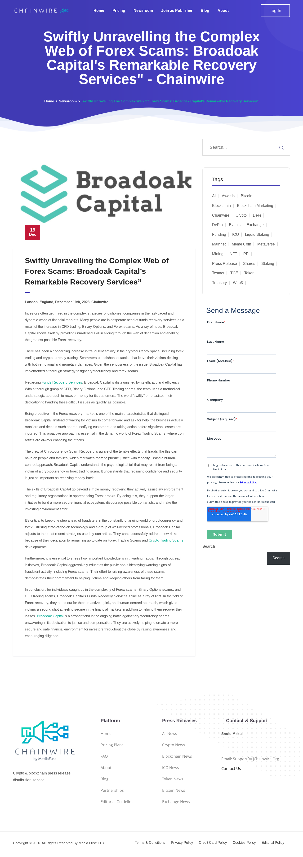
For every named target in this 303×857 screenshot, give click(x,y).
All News (169, 733)
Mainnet (219, 244)
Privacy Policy (182, 842)
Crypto (241, 215)
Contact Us (231, 768)
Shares (249, 264)
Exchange (255, 225)
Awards (228, 196)
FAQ (104, 756)
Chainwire (220, 215)
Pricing (118, 11)
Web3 (238, 283)
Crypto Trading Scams (166, 540)
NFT (233, 254)
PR (246, 254)
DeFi (257, 215)
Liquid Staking (257, 234)
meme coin (241, 244)
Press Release (224, 264)
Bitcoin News (173, 790)
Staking (267, 264)
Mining (217, 254)
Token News (172, 779)
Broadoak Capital (50, 616)
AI (214, 196)
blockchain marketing (255, 206)
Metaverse (266, 244)
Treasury (219, 283)
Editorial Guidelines (118, 801)
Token (249, 273)
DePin (217, 225)
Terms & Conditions (150, 842)
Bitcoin (246, 196)
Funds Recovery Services (62, 382)
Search (208, 546)
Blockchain (221, 206)
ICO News (170, 767)
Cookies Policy (244, 842)
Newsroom (143, 11)
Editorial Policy (273, 842)
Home (99, 11)
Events (235, 225)
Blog (205, 11)
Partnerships (112, 790)
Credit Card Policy (213, 842)
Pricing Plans (112, 745)
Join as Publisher (176, 11)
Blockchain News (177, 756)
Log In (275, 10)
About (223, 11)
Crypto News (173, 745)
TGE (234, 273)
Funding (219, 234)
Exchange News (176, 801)
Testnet (218, 273)
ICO (235, 234)
